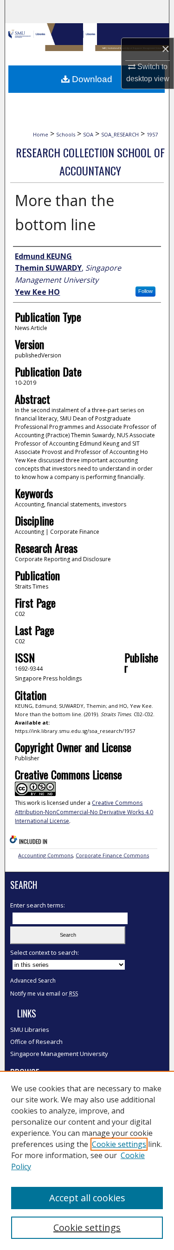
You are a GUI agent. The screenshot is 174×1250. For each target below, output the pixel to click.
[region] (87, 1160)
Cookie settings (119, 1144)
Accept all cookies (87, 1198)
